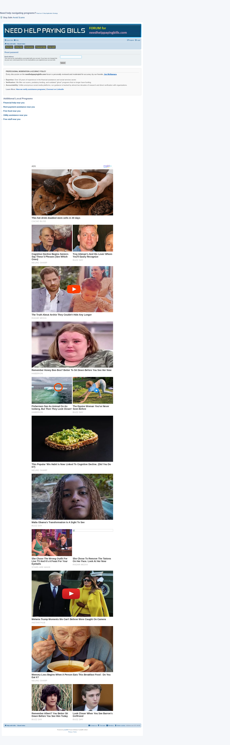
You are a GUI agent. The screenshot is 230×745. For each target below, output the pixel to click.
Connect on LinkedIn (55, 89)
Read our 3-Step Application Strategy (47, 13)
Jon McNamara (110, 74)
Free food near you (12, 111)
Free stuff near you (11, 119)
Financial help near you (14, 103)
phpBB (66, 729)
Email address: (9, 56)
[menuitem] (16, 40)
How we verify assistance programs (30, 89)
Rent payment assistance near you (19, 107)
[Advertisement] (58, 6)
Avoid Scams (19, 17)
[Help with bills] (72, 30)
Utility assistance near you (15, 115)
